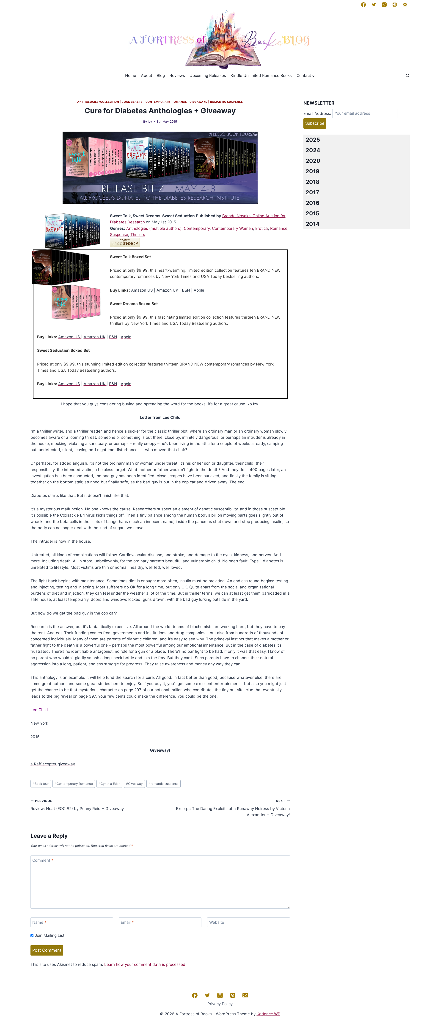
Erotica (261, 228)
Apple (199, 290)
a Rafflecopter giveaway (52, 764)
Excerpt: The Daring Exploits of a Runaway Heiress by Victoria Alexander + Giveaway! (233, 808)
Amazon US (142, 290)
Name (39, 922)
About (146, 75)
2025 (313, 139)
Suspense (119, 234)
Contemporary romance (166, 101)
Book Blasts (132, 101)
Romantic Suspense (226, 101)
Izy (150, 121)
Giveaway (134, 783)
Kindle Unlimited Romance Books (261, 75)
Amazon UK (167, 290)
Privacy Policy (220, 1004)
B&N (186, 290)
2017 (312, 192)
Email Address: (317, 113)
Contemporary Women (232, 228)
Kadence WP (268, 1014)
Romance (278, 228)
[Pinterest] (394, 4)
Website (216, 922)
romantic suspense (163, 783)
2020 (313, 160)
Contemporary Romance (74, 783)
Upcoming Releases (208, 75)
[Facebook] (363, 4)
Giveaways (198, 101)
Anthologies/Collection (98, 101)
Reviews (177, 75)
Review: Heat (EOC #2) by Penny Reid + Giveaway (77, 805)
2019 (312, 171)
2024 (313, 150)
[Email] (405, 4)
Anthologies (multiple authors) (154, 228)
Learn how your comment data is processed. (145, 964)
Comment (42, 860)
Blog (161, 75)
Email (127, 922)
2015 (312, 213)
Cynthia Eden (109, 783)
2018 (312, 182)
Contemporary (197, 228)
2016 (312, 203)
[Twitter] (373, 4)
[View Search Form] (408, 76)
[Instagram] (384, 4)
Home (130, 75)
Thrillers (137, 234)
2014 (312, 224)
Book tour (41, 783)
